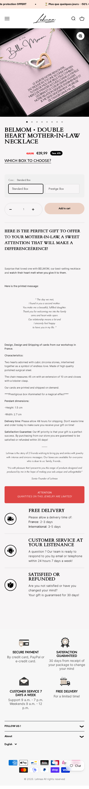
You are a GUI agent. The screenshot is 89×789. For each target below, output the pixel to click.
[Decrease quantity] (12, 209)
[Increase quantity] (34, 209)
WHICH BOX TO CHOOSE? (28, 160)
